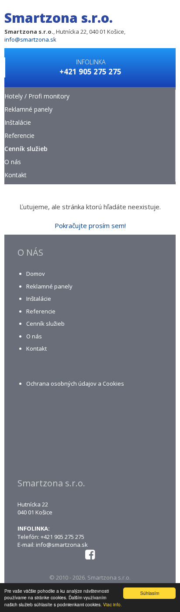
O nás (12, 162)
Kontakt (15, 175)
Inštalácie (17, 122)
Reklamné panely (28, 109)
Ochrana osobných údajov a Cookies (75, 383)
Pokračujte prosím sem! (90, 225)
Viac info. (112, 604)
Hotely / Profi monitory (36, 96)
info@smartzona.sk (30, 39)
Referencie (19, 135)
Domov (35, 274)
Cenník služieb (26, 148)
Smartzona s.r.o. (58, 18)
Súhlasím (149, 593)
